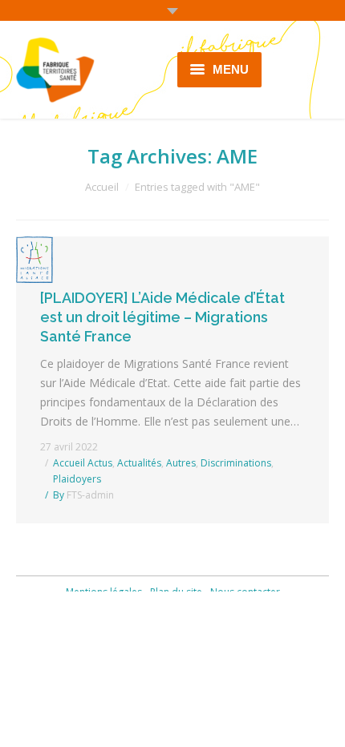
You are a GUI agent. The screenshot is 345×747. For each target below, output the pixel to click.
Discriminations (236, 463)
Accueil (102, 187)
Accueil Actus (82, 463)
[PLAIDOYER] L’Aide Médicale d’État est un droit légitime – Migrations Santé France (162, 317)
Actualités (139, 463)
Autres (181, 463)
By (83, 495)
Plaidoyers (77, 479)
